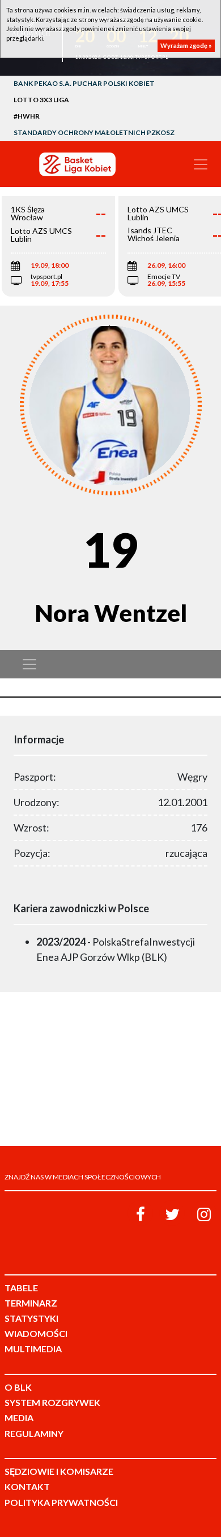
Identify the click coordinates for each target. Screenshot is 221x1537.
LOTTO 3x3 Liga (41, 99)
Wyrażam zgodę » (186, 45)
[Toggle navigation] (200, 164)
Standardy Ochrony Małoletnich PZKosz (94, 132)
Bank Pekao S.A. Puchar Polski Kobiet (84, 83)
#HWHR (27, 116)
